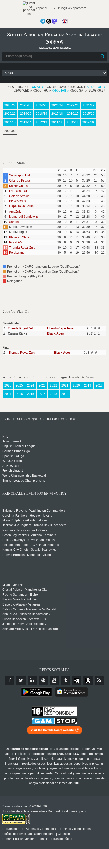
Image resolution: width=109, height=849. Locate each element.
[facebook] (9, 680)
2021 (64, 385)
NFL (5, 436)
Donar (6, 839)
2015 (30, 394)
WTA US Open (12, 461)
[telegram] (76, 680)
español (41, 8)
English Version (24, 839)
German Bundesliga (16, 451)
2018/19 (41, 113)
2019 (87, 385)
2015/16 (88, 113)
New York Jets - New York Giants (24, 530)
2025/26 (25, 105)
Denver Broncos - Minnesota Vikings (27, 555)
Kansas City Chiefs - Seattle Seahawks (29, 549)
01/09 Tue (94, 87)
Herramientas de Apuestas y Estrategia (29, 829)
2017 (7, 394)
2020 (76, 385)
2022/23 (73, 105)
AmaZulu (15, 211)
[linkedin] (32, 680)
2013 (53, 394)
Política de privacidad (17, 834)
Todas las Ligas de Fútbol (54, 839)
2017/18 (57, 113)
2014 (42, 394)
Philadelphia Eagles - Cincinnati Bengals (30, 545)
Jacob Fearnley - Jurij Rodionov (24, 624)
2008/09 (10, 131)
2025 (19, 385)
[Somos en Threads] (48, 21)
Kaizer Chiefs (18, 186)
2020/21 (10, 113)
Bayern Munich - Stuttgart (19, 599)
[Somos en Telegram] (42, 21)
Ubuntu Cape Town (60, 328)
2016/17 (73, 113)
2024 (30, 385)
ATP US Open (11, 466)
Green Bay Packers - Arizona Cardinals (29, 535)
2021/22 (88, 105)
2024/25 (41, 105)
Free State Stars (20, 191)
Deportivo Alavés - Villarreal (21, 604)
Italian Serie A (11, 441)
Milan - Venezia (13, 585)
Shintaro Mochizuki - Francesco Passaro (30, 629)
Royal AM (15, 242)
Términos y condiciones (74, 829)
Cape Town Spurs (21, 206)
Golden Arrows (19, 196)
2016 (19, 394)
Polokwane (17, 252)
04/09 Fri (59, 90)
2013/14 (25, 122)
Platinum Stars (19, 237)
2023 (42, 385)
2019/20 (25, 113)
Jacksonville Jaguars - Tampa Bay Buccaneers (34, 525)
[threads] (88, 680)
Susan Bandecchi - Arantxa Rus (24, 619)
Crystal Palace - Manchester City (24, 589)
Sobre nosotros (44, 834)
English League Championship (23, 480)
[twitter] (21, 680)
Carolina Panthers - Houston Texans (27, 515)
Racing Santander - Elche (20, 594)
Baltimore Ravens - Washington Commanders (33, 510)
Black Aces (55, 333)
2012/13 (41, 122)
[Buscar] (102, 56)
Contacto (64, 834)
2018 (99, 385)
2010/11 (72, 122)
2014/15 (10, 122)
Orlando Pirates (20, 180)
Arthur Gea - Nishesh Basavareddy (26, 614)
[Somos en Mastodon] (54, 21)
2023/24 (57, 105)
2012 (64, 394)
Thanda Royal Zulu (22, 247)
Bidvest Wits (17, 201)
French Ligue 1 (12, 470)
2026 (7, 385)
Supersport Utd (19, 175)
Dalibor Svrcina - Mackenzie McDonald (29, 609)
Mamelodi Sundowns (23, 216)
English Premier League (19, 446)
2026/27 (10, 105)
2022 (53, 385)
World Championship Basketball (24, 475)
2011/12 (57, 122)
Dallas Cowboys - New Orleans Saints (28, 540)
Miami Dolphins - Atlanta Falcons (24, 520)
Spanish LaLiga (13, 456)
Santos (14, 222)
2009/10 (88, 122)
